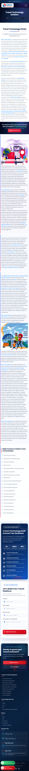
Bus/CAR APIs (4, 317)
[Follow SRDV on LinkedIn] (16, 768)
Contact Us (16, 763)
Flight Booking (6, 276)
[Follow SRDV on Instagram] (19, 768)
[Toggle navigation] (26, 5)
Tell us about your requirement (10, 619)
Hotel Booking (9, 111)
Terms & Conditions (6, 725)
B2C (4, 267)
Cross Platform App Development (9, 709)
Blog (17, 1)
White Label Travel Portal (7, 66)
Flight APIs (19, 171)
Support (14, 1)
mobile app (21, 195)
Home (7, 18)
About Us (10, 1)
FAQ (20, 1)
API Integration (11, 252)
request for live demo (14, 130)
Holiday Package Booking (7, 113)
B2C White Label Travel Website (9, 684)
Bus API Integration (6, 695)
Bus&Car (23, 57)
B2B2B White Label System (8, 689)
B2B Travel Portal (9, 53)
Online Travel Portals (15, 245)
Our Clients (4, 721)
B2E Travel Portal (17, 53)
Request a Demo (14, 662)
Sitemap (23, 763)
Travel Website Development (17, 61)
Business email (6, 612)
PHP (3, 707)
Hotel (19, 57)
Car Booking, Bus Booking (19, 111)
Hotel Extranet (9, 368)
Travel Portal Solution (7, 354)
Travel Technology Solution (8, 680)
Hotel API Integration (6, 693)
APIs (15, 279)
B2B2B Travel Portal (14, 267)
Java (3, 705)
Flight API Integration (7, 691)
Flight (16, 57)
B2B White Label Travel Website (9, 687)
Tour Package (4, 58)
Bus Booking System (7, 190)
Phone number (6, 605)
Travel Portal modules (14, 51)
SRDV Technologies (5, 39)
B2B (6, 267)
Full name (5, 598)
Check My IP (5, 723)
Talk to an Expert (14, 666)
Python (3, 703)
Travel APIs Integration (19, 66)
